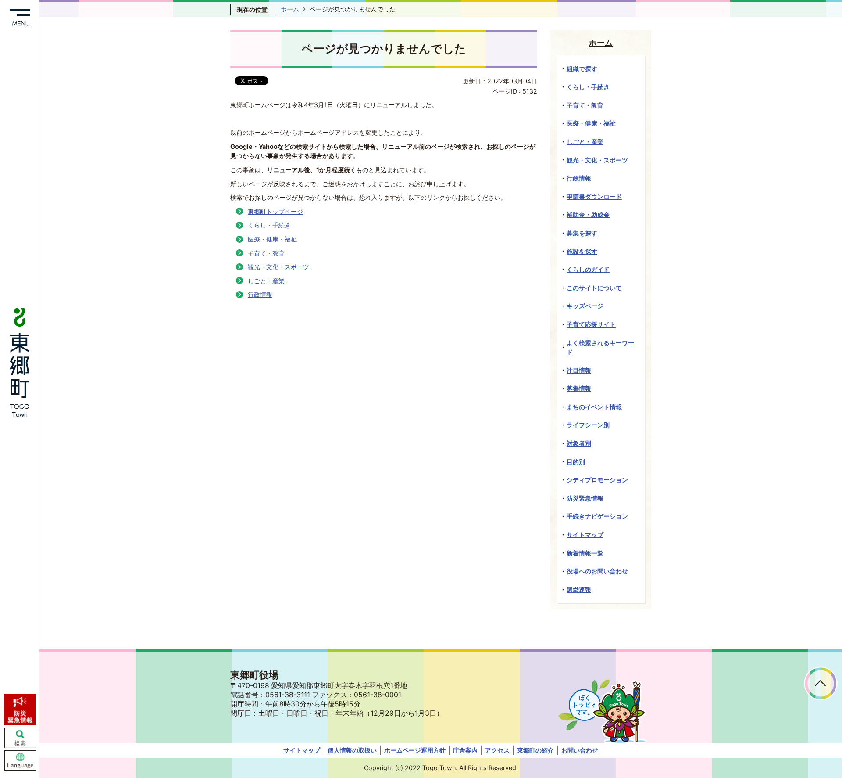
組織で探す (582, 68)
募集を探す (582, 233)
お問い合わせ (579, 750)
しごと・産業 (266, 281)
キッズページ (585, 306)
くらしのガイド (588, 269)
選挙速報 (579, 589)
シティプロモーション (597, 479)
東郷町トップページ (275, 211)
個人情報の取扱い (352, 750)
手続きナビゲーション (597, 516)
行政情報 (260, 294)
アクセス (497, 750)
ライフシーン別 (588, 425)
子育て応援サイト (591, 324)
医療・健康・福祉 (272, 239)
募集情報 (579, 388)
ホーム (290, 9)
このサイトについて (594, 288)
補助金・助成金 (588, 214)
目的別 (576, 461)
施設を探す (582, 251)
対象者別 (579, 443)
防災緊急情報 (585, 498)
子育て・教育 (266, 253)
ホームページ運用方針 (415, 750)
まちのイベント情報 (594, 407)
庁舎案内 (465, 750)
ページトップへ (821, 683)
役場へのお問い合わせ (597, 571)
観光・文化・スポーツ (278, 266)
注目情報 (579, 370)
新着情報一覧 (585, 553)
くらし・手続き (269, 225)
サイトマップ (585, 534)
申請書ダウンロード (594, 196)
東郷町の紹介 (535, 750)
